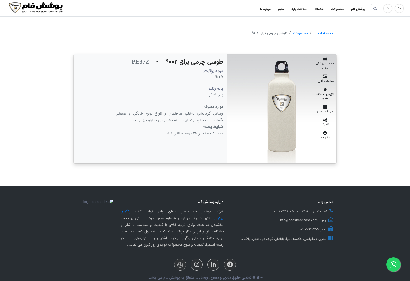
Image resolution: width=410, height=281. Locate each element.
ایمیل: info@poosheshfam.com (303, 220)
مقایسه (325, 137)
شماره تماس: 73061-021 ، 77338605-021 (300, 211)
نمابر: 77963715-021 (312, 229)
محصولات (300, 33)
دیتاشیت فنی (325, 111)
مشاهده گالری (325, 81)
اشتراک (325, 124)
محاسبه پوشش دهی (325, 65)
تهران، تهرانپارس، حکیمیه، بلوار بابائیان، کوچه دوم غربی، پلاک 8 (283, 238)
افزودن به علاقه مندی (325, 96)
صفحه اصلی (323, 33)
